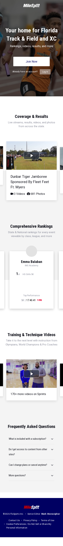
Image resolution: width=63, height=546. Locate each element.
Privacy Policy (30, 520)
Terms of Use (47, 520)
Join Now (31, 61)
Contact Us (14, 520)
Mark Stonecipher (50, 514)
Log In (45, 72)
